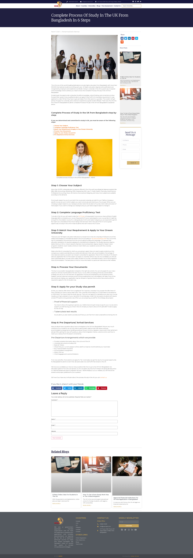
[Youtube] (135, 530)
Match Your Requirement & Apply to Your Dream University (73, 129)
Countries (84, 6)
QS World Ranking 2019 (99, 238)
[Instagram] (129, 530)
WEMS (60, 556)
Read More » (123, 85)
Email (53, 425)
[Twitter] (125, 530)
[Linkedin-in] (132, 530)
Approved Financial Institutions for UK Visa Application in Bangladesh (125, 498)
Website (53, 431)
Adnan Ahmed (135, 556)
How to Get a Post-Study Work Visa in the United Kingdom (130, 114)
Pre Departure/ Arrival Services (64, 134)
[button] (56, 388)
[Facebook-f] (122, 530)
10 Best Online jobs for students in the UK (65, 495)
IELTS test (81, 216)
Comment (54, 400)
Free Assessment (107, 6)
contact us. (103, 377)
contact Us (117, 6)
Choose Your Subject (61, 125)
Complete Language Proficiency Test (66, 127)
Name (53, 419)
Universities (91, 6)
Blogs (98, 6)
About (78, 6)
